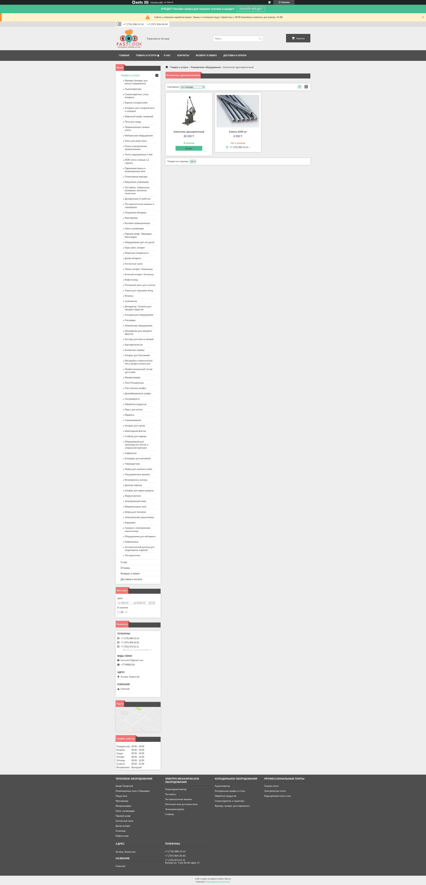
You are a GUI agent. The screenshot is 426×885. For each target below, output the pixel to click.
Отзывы (125, 567)
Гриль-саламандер (134, 228)
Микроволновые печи (135, 506)
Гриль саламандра (125, 811)
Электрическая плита (275, 791)
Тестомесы (170, 794)
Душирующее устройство (137, 199)
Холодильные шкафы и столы (230, 791)
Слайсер (169, 814)
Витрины (129, 296)
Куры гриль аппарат (135, 247)
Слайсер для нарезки (135, 436)
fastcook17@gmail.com (131, 660)
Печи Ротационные (134, 383)
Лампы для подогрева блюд (139, 290)
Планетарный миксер (175, 789)
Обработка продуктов (135, 404)
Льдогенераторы (133, 89)
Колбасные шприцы (134, 350)
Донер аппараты (133, 258)
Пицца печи (121, 796)
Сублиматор (131, 301)
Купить (188, 148)
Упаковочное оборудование (206, 67)
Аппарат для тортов (135, 425)
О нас (167, 55)
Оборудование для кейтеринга (140, 536)
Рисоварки (130, 320)
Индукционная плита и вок (277, 796)
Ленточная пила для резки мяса (181, 804)
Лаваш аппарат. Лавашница (139, 269)
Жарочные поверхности (137, 253)
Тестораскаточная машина (178, 799)
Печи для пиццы (133, 122)
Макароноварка (132, 377)
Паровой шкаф (123, 816)
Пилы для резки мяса (136, 141)
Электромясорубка (174, 809)
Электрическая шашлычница (139, 517)
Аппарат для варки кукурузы (139, 490)
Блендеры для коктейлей (137, 458)
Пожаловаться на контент (218, 882)
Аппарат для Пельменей (137, 355)
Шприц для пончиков (135, 512)
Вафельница (122, 836)
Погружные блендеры (135, 212)
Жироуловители (133, 496)
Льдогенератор (222, 786)
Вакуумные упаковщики (137, 182)
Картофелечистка (134, 344)
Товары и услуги (146, 55)
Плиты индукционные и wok (139, 154)
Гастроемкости (132, 399)
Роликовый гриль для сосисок (140, 285)
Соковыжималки (133, 420)
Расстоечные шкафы (135, 388)
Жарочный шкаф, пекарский (139, 116)
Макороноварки (123, 806)
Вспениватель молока (136, 480)
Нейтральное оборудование (139, 135)
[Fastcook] (129, 39)
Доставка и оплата (234, 55)
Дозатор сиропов (133, 485)
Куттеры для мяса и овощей (139, 339)
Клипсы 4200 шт (238, 131)
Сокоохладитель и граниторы (229, 801)
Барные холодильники (136, 102)
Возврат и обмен (206, 55)
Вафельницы (131, 279)
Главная (124, 55)
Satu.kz (227, 879)
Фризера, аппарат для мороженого (232, 806)
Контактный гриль (125, 821)
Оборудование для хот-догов (139, 242)
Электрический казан (135, 501)
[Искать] (260, 39)
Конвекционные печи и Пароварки (133, 791)
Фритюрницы (131, 218)
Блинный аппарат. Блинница (139, 274)
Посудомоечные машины (137, 474)
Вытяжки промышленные (137, 223)
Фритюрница (122, 801)
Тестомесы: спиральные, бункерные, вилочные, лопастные (137, 190)
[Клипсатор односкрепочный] (189, 111)
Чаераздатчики (132, 464)
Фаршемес (130, 522)
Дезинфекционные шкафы (138, 393)
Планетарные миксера (136, 176)
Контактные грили (134, 264)
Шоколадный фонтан (135, 431)
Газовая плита (271, 786)
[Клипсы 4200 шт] (238, 111)
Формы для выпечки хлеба (138, 469)
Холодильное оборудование (139, 315)
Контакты (183, 55)
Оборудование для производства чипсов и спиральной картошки (136, 444)
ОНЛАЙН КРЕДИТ (250, 8)
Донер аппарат (123, 826)
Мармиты (129, 415)
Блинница (120, 831)
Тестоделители (132, 555)
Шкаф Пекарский (124, 786)
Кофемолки (130, 453)
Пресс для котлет (134, 409)
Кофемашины (131, 542)
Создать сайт (156, 2)
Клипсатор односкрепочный (189, 131)
